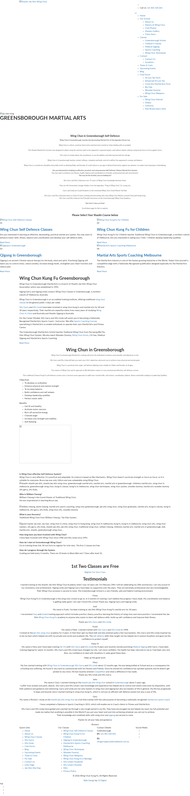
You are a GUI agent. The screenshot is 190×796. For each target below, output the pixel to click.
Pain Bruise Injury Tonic (155, 109)
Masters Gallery (152, 31)
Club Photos (150, 28)
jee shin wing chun (41, 633)
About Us (149, 22)
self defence (98, 636)
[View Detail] (16, 220)
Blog (142, 72)
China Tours (150, 34)
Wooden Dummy (152, 90)
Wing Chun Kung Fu (48, 617)
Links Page (29, 765)
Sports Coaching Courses (85, 321)
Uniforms (149, 106)
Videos (148, 103)
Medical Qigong (152, 47)
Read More (5, 242)
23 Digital (102, 780)
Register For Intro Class (95, 572)
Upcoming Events (148, 68)
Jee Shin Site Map (33, 768)
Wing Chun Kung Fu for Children (123, 229)
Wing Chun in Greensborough (60, 665)
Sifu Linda (37, 307)
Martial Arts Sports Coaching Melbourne (129, 255)
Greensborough (122, 683)
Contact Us (150, 59)
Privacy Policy (69, 771)
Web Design (88, 780)
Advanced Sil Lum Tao (155, 81)
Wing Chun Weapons (154, 93)
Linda (44, 614)
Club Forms (30, 746)
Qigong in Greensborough (21, 255)
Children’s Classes (153, 44)
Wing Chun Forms (80, 335)
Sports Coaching (152, 50)
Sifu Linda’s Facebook (73, 762)
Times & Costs (146, 65)
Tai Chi (63, 647)
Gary (34, 614)
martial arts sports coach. (158, 700)
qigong (112, 715)
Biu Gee (148, 87)
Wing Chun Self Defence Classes (26, 229)
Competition (99, 672)
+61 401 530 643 (108, 734)
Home (142, 16)
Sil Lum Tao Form (152, 78)
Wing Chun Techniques (155, 53)
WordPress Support (115, 780)
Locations (149, 62)
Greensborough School (155, 40)
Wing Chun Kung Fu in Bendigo (77, 759)
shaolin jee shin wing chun (93, 683)
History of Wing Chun (155, 25)
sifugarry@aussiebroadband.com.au (113, 742)
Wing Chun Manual (154, 99)
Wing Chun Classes (33, 737)
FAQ (65, 768)
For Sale (28, 759)
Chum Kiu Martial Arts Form (158, 84)
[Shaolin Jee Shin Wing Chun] (33, 2)
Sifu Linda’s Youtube (72, 765)
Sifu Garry (24, 307)
